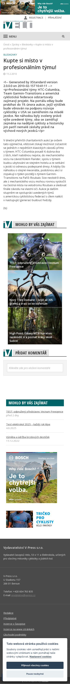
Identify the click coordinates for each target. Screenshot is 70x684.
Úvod (6, 44)
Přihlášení (55, 17)
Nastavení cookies (40, 656)
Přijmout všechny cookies (35, 665)
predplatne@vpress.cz (23, 595)
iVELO (17, 25)
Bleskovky (27, 44)
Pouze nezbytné (35, 673)
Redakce (8, 613)
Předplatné (9, 618)
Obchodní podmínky (14, 634)
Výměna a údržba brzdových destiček (27, 437)
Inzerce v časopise (14, 623)
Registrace (36, 17)
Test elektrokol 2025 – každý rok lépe (28, 424)
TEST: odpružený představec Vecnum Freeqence (34, 411)
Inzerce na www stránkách (18, 629)
